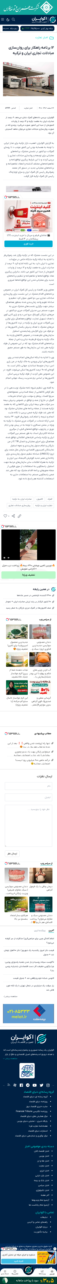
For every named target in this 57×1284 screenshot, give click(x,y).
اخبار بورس (44, 1156)
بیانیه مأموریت (41, 1231)
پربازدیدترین (39, 930)
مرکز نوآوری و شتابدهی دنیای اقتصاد (31, 1135)
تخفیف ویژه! (28, 575)
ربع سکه (19, 28)
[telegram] (27, 1085)
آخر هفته (45, 1195)
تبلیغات (44, 1217)
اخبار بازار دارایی (42, 1175)
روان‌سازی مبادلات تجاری (19, 505)
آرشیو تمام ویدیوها (40, 1200)
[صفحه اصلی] (28, 1270)
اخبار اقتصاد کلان (41, 1151)
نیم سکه (49, 28)
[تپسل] (5, 197)
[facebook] (21, 1085)
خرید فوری (28, 243)
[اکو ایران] (44, 20)
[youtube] (35, 1085)
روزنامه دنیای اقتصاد (38, 1101)
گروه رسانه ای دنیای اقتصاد (35, 1096)
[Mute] (8, 558)
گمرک (50, 499)
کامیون (39, 499)
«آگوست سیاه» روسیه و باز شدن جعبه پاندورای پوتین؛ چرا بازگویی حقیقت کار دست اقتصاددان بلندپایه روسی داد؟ (29, 966)
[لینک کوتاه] (19, 516)
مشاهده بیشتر (11, 996)
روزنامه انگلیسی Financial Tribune (32, 1111)
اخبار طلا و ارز (43, 1161)
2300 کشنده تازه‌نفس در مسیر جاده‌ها (34, 595)
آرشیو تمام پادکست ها (39, 1205)
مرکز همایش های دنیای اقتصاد (34, 1116)
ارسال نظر (12, 853)
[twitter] (41, 1085)
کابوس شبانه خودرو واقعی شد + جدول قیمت (33, 978)
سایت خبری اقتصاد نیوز (37, 1106)
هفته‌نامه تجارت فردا (38, 1126)
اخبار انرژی (44, 1170)
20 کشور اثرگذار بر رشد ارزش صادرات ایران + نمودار (28, 601)
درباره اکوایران (42, 1227)
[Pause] (4, 558)
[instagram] (48, 1085)
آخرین (51, 930)
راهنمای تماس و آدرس (37, 1222)
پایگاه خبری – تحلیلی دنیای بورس (32, 1121)
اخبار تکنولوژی (42, 1190)
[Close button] (54, 1248)
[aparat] (15, 1085)
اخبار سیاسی (43, 1185)
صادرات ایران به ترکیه (22, 499)
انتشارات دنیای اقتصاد (38, 1131)
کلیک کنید (18, 1261)
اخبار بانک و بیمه (41, 1180)
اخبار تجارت (41, 37)
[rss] (9, 1085)
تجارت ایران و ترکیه (43, 505)
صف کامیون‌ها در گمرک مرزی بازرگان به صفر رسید (28, 608)
